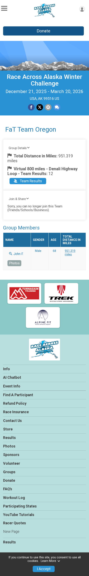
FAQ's (7, 489)
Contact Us (12, 421)
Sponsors (11, 455)
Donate (43, 30)
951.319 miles (70, 252)
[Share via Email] (48, 107)
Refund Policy (14, 403)
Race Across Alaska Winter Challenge (44, 80)
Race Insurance (16, 412)
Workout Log (14, 498)
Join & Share (17, 199)
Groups (9, 472)
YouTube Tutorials (18, 515)
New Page (11, 531)
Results (9, 438)
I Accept (44, 569)
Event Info (11, 386)
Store (8, 429)
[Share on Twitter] (39, 107)
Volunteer (11, 463)
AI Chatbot (12, 377)
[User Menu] (82, 9)
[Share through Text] (56, 107)
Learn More (48, 561)
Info (6, 369)
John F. (18, 254)
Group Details (18, 148)
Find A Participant (18, 395)
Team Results (30, 181)
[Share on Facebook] (31, 107)
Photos (14, 263)
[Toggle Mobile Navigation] (4, 8)
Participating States (20, 506)
